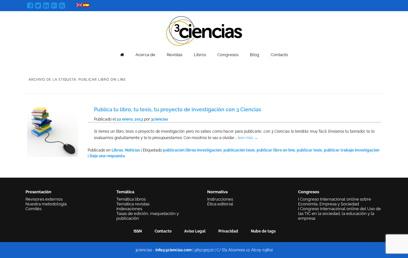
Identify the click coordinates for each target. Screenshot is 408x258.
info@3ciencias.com (174, 250)
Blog (254, 54)
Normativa (217, 191)
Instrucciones (220, 199)
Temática (125, 191)
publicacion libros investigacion (192, 150)
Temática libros (131, 199)
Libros (200, 54)
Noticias (132, 150)
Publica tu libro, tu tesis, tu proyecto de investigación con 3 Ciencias (177, 110)
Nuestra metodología (46, 204)
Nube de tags (263, 231)
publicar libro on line (276, 150)
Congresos (227, 54)
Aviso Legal (195, 231)
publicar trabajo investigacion (351, 150)
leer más (248, 138)
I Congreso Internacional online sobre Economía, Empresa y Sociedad (334, 201)
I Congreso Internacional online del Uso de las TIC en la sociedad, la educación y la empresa (339, 213)
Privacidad (228, 231)
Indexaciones (129, 208)
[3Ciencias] (204, 30)
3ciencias (159, 119)
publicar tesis (309, 150)
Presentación (38, 191)
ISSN (138, 231)
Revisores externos (44, 199)
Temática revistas (132, 204)
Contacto (279, 54)
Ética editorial (220, 204)
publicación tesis (239, 150)
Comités (33, 208)
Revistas (174, 54)
